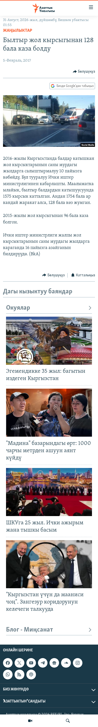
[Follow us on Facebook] (8, 663)
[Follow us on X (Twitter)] (19, 663)
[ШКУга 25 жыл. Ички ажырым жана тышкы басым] (49, 492)
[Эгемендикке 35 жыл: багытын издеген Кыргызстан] (49, 341)
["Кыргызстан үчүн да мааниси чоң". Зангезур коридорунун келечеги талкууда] (49, 564)
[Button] (84, 71)
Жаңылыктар (17, 31)
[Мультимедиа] (30, 720)
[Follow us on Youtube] (31, 663)
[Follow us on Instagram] (77, 663)
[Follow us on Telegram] (42, 663)
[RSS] (19, 674)
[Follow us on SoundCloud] (66, 663)
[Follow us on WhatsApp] (8, 674)
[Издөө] (67, 720)
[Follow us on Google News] (54, 663)
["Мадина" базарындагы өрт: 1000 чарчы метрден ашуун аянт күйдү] (49, 413)
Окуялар (18, 308)
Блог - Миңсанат (29, 630)
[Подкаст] (31, 674)
